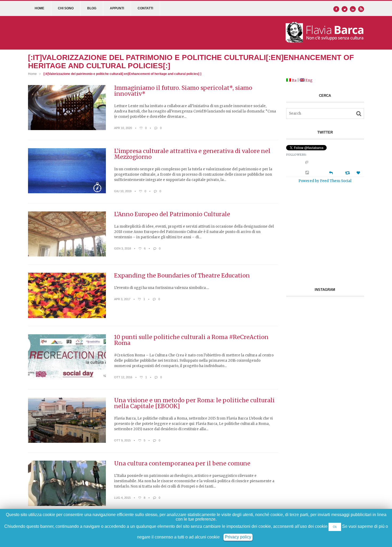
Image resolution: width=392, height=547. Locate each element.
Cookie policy (114, 539)
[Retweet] (348, 173)
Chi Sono (66, 8)
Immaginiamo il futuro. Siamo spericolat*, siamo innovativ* (183, 91)
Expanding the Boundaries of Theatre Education (182, 276)
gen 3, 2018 (122, 248)
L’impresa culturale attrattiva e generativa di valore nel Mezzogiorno (192, 154)
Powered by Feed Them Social (324, 181)
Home (39, 8)
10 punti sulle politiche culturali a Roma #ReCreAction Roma (191, 340)
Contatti (145, 8)
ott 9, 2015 (122, 440)
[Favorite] (359, 173)
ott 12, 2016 (123, 377)
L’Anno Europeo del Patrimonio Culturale (172, 214)
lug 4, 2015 (122, 497)
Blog (91, 8)
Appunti (117, 8)
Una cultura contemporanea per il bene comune (182, 463)
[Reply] (331, 172)
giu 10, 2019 (122, 191)
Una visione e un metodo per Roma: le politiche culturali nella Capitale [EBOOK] (194, 403)
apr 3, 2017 (122, 299)
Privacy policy (91, 539)
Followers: (296, 154)
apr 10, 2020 (123, 128)
